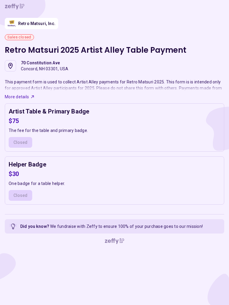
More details (17, 96)
